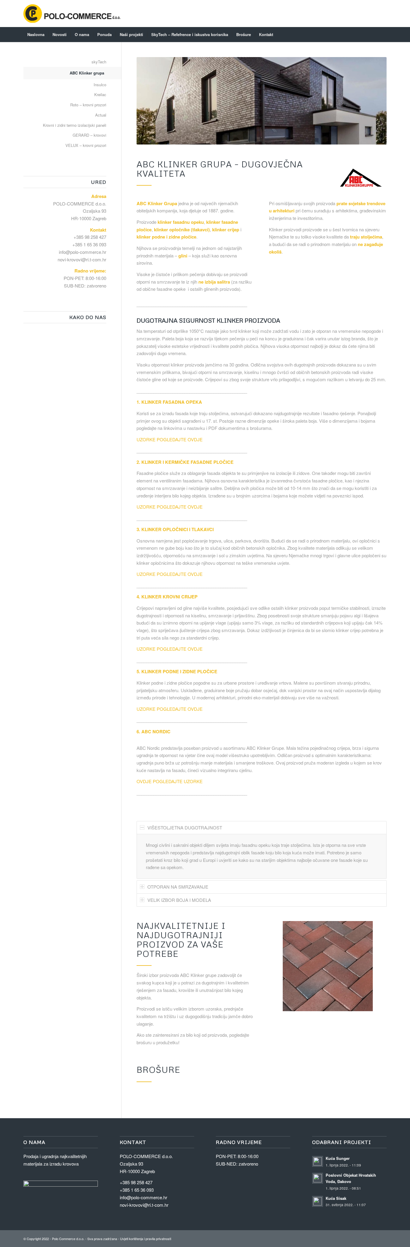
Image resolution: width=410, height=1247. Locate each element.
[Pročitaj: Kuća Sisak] (317, 1201)
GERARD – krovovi (89, 135)
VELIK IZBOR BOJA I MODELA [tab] (179, 900)
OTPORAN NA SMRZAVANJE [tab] (177, 887)
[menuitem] (35, 34)
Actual (100, 115)
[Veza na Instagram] (364, 1237)
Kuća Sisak (336, 1198)
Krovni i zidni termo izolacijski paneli (74, 125)
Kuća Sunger (338, 1158)
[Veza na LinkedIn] (373, 1237)
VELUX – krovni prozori (85, 145)
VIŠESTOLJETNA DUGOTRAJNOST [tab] (184, 827)
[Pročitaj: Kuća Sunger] (317, 1161)
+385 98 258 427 (90, 237)
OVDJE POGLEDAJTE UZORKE (170, 781)
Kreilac (100, 94)
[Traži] (383, 34)
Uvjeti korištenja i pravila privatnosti (145, 1238)
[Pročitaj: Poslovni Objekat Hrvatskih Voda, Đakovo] (317, 1178)
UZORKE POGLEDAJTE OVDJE (170, 439)
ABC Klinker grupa (87, 73)
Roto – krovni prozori (88, 105)
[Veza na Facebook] (382, 1237)
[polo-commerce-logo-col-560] (71, 13)
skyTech (99, 62)
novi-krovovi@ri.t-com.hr (82, 259)
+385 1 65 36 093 (89, 244)
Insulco (100, 84)
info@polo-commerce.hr (82, 252)
